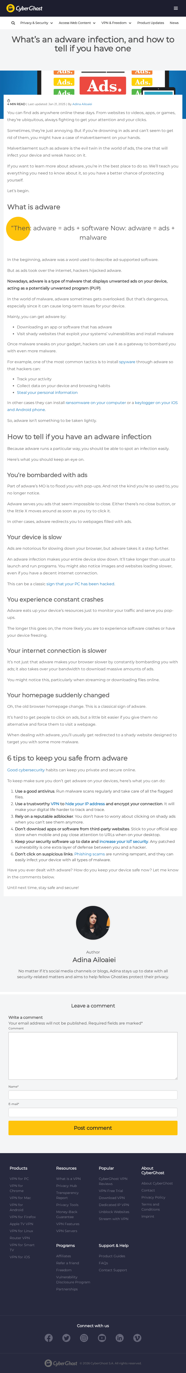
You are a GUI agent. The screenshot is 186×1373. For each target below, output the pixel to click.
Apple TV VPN (21, 1224)
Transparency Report (67, 1195)
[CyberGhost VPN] (24, 8)
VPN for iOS (20, 1257)
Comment (16, 1028)
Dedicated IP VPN (114, 1205)
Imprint (147, 1216)
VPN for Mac (20, 1198)
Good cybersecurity (26, 770)
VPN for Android (16, 1207)
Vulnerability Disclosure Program (73, 1279)
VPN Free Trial (111, 1191)
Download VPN (112, 1198)
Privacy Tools (67, 1205)
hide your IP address (85, 804)
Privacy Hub (66, 1186)
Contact (148, 1190)
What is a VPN (68, 1179)
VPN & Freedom (114, 23)
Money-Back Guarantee (66, 1214)
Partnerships (67, 1289)
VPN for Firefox (23, 1217)
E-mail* (13, 1104)
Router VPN (20, 1238)
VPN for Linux (21, 1231)
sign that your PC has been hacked (80, 584)
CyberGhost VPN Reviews (113, 1181)
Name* (13, 1086)
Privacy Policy (153, 1197)
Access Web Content (75, 23)
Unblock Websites (114, 1212)
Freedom (64, 1270)
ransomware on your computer (96, 402)
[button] (176, 8)
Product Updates (150, 23)
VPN (55, 804)
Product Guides (112, 1256)
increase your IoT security (124, 841)
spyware (127, 362)
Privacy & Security (34, 23)
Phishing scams (89, 854)
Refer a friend (67, 1263)
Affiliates (63, 1256)
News (174, 23)
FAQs (103, 1263)
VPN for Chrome (16, 1188)
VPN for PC (19, 1179)
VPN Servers (66, 1231)
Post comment (93, 1128)
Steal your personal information (47, 392)
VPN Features (67, 1224)
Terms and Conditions (150, 1207)
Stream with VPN (113, 1219)
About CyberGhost (157, 1183)
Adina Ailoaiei (82, 104)
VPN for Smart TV (22, 1247)
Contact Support (113, 1270)
